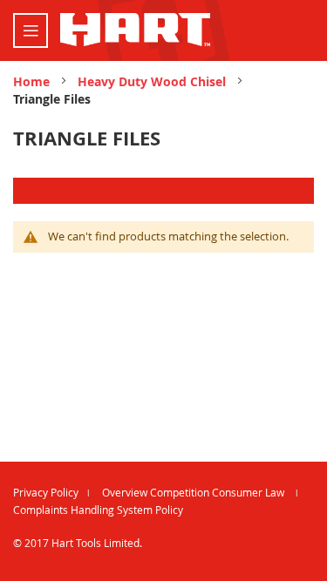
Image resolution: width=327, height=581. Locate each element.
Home (33, 81)
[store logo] (135, 29)
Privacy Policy (45, 492)
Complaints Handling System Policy (98, 510)
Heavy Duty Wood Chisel (153, 81)
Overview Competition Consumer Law (194, 492)
